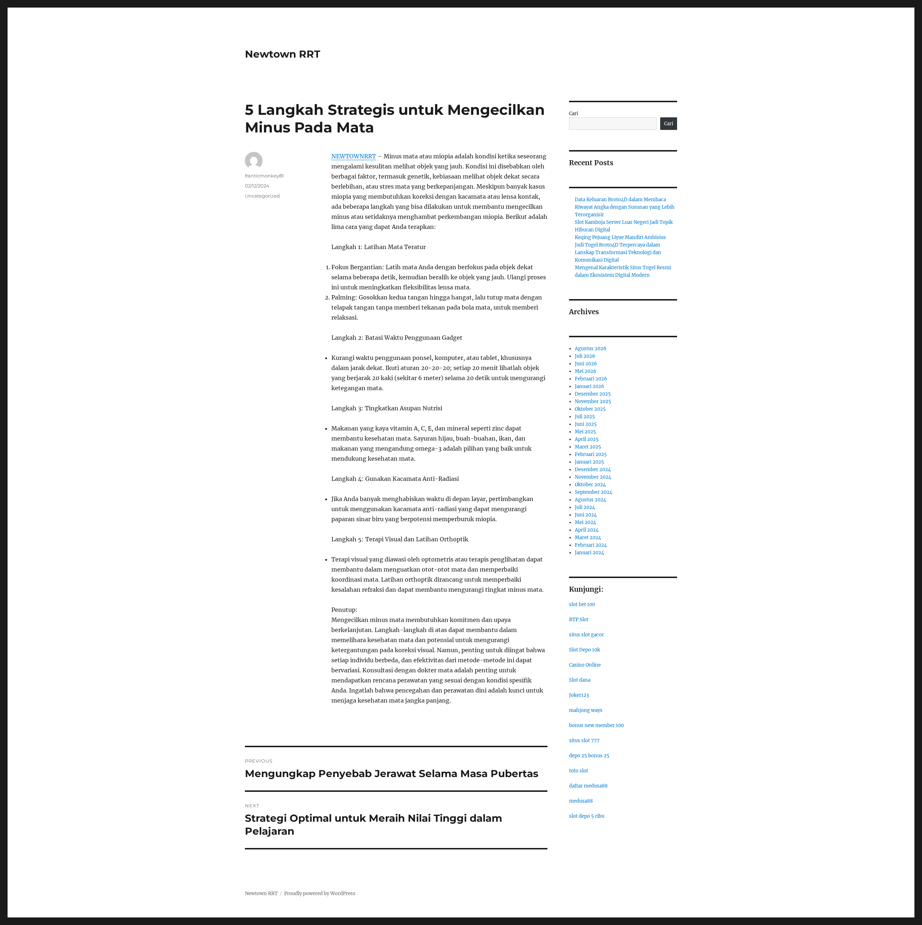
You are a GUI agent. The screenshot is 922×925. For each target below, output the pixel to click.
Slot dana (579, 680)
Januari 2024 (589, 553)
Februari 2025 (591, 454)
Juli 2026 (585, 356)
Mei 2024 (585, 522)
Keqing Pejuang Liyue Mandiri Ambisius (620, 237)
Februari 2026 (591, 379)
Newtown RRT (282, 54)
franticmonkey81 (264, 176)
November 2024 (593, 477)
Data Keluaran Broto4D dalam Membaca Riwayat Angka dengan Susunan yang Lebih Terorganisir (625, 207)
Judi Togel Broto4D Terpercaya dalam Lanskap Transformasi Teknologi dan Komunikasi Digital (618, 252)
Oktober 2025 (590, 409)
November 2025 (593, 401)
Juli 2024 (585, 507)
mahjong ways (586, 710)
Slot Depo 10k (584, 650)
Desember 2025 (593, 394)
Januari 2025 (589, 462)
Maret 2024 (588, 537)
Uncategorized (262, 196)
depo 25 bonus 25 (589, 756)
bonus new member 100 (596, 725)
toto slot (578, 771)
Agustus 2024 (590, 500)
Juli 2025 (585, 417)
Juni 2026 (586, 364)
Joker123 (579, 695)
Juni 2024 (586, 515)
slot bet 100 (582, 604)
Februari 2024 (591, 545)
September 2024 (593, 492)
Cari (573, 113)
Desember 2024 (593, 469)
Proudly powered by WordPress (319, 893)
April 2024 (587, 530)
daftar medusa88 (588, 786)
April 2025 (587, 439)
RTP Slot (578, 620)
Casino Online (585, 665)
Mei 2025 (585, 432)
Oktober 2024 (590, 485)
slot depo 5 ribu (586, 816)
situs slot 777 (584, 740)
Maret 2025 (588, 447)
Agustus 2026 (591, 349)
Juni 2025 (586, 424)
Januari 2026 (589, 386)
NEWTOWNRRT (353, 156)
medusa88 (581, 801)
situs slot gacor (586, 635)
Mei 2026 (585, 371)
